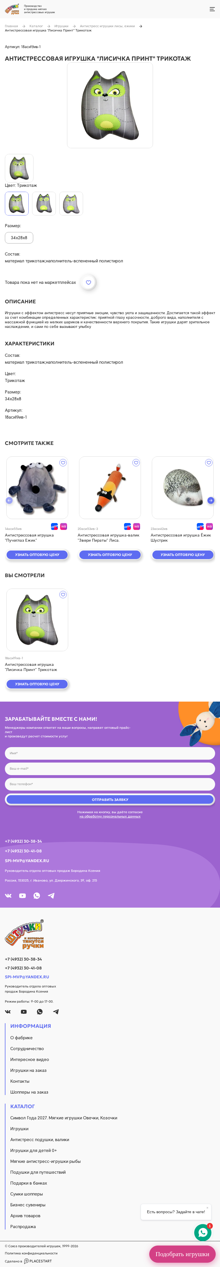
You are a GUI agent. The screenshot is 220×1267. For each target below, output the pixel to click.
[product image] (110, 105)
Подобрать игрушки (182, 1254)
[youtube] (22, 895)
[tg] (51, 895)
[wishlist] (63, 462)
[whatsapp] (37, 895)
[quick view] (37, 487)
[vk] (8, 895)
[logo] (110, 934)
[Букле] (71, 203)
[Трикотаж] (17, 203)
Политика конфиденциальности (31, 1253)
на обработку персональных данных (110, 816)
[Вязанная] (44, 203)
